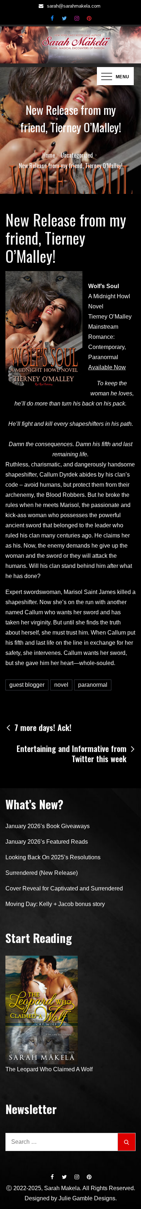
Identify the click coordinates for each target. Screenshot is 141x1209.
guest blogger (26, 685)
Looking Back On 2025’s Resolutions (53, 857)
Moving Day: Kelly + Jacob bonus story (55, 904)
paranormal (92, 685)
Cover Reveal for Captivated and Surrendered (64, 888)
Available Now (107, 367)
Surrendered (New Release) (41, 873)
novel (61, 685)
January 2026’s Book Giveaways (47, 826)
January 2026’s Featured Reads (46, 842)
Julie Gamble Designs (87, 1198)
